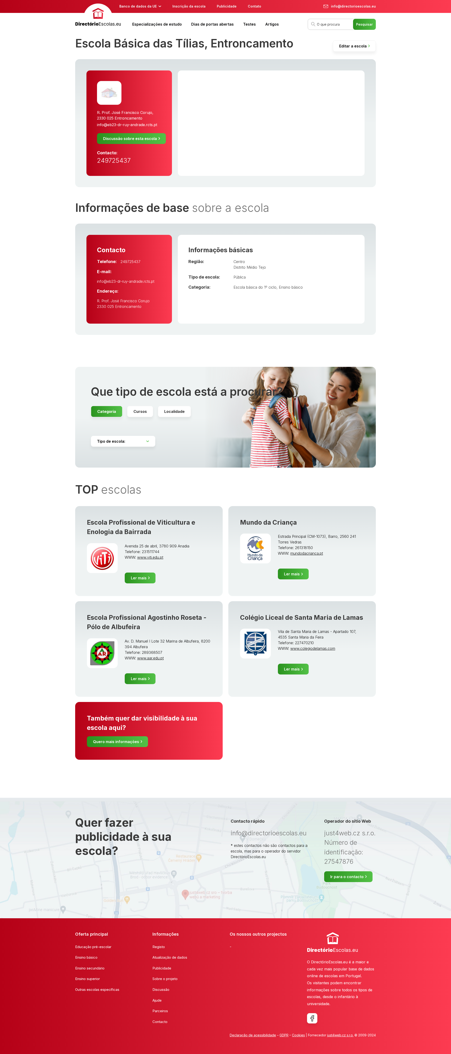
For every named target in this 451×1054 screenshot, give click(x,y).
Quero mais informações (116, 741)
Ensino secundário (90, 968)
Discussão (160, 989)
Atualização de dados (169, 957)
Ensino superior (87, 978)
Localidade (174, 411)
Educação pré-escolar (93, 947)
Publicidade (227, 6)
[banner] (98, 16)
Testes (249, 24)
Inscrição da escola (189, 6)
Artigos (272, 24)
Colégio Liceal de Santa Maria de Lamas (301, 617)
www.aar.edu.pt (150, 658)
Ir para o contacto (347, 876)
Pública (239, 277)
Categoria (106, 411)
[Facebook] (312, 1018)
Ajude (157, 1000)
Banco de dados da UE (138, 6)
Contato (254, 6)
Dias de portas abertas (212, 24)
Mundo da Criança (268, 522)
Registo (158, 947)
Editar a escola (353, 46)
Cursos (140, 411)
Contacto (159, 1021)
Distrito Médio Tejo (249, 267)
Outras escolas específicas (97, 989)
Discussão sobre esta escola (130, 138)
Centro (239, 261)
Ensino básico (291, 287)
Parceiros (160, 1011)
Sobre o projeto (165, 978)
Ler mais (139, 578)
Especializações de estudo (157, 24)
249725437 (114, 160)
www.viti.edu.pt (150, 557)
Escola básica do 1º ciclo (254, 287)
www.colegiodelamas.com (312, 648)
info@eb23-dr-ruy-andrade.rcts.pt (127, 124)
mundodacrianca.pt (306, 553)
